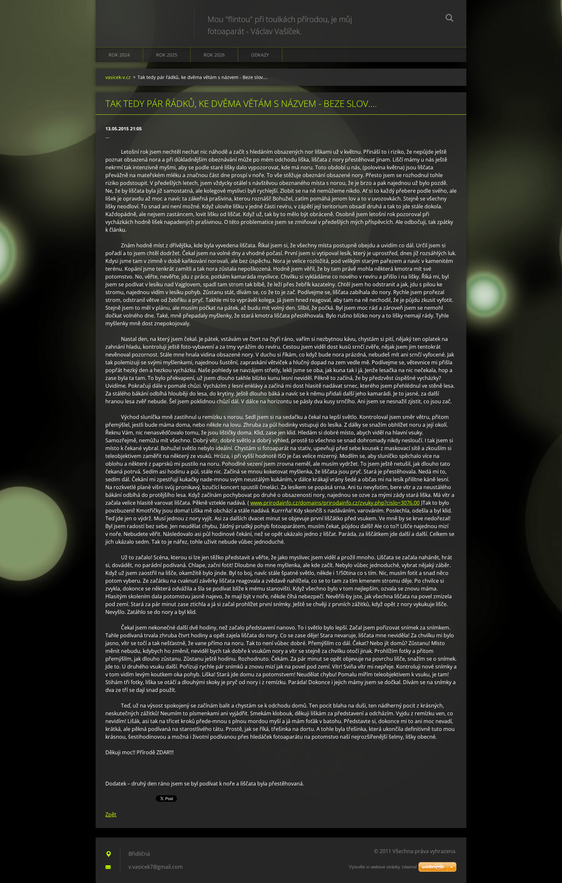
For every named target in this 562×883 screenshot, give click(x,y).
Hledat (449, 19)
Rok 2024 (119, 55)
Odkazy (260, 55)
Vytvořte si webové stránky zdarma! (383, 866)
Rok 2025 (166, 55)
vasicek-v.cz (118, 77)
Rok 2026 (214, 55)
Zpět (110, 814)
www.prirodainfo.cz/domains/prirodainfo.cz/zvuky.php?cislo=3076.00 (335, 502)
